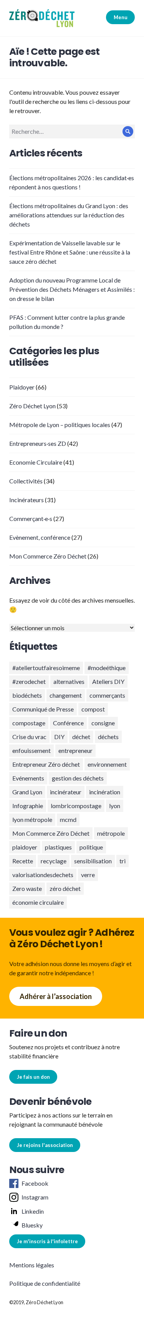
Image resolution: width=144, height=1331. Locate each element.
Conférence (68, 722)
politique (91, 847)
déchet (81, 736)
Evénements (28, 778)
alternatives (68, 681)
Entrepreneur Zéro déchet (46, 764)
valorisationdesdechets (42, 874)
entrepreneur (75, 750)
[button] (41, 18)
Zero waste (27, 888)
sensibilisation (93, 860)
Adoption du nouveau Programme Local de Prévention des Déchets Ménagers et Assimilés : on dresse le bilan (72, 289)
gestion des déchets (78, 778)
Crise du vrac (29, 736)
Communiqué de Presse (43, 709)
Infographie (27, 805)
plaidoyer (24, 847)
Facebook (35, 1183)
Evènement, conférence (39, 537)
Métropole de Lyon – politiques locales (59, 424)
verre (88, 874)
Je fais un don (33, 1077)
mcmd (68, 819)
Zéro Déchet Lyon (32, 405)
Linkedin (33, 1211)
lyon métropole (32, 819)
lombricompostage (76, 805)
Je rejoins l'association (45, 1145)
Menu (120, 17)
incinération (104, 791)
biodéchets (27, 695)
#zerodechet (29, 681)
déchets (108, 736)
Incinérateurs (26, 499)
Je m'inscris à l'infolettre (47, 1241)
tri (122, 860)
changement (66, 695)
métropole (111, 833)
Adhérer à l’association (56, 996)
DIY (59, 736)
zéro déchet (65, 888)
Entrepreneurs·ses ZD (37, 443)
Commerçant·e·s (30, 518)
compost (93, 709)
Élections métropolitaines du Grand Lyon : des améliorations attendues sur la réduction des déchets (68, 215)
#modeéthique (107, 667)
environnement (107, 764)
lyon (114, 805)
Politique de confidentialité (44, 1283)
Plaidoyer (22, 387)
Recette (22, 860)
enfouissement (31, 750)
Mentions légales (31, 1265)
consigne (103, 722)
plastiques (58, 847)
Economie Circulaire (35, 462)
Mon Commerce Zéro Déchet (47, 556)
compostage (28, 722)
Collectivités (26, 481)
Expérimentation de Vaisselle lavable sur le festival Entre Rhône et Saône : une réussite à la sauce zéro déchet (69, 252)
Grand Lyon (27, 791)
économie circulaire (38, 902)
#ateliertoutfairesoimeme (46, 667)
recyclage (53, 860)
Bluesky (32, 1225)
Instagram (35, 1197)
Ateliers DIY (108, 681)
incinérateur (65, 791)
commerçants (107, 695)
